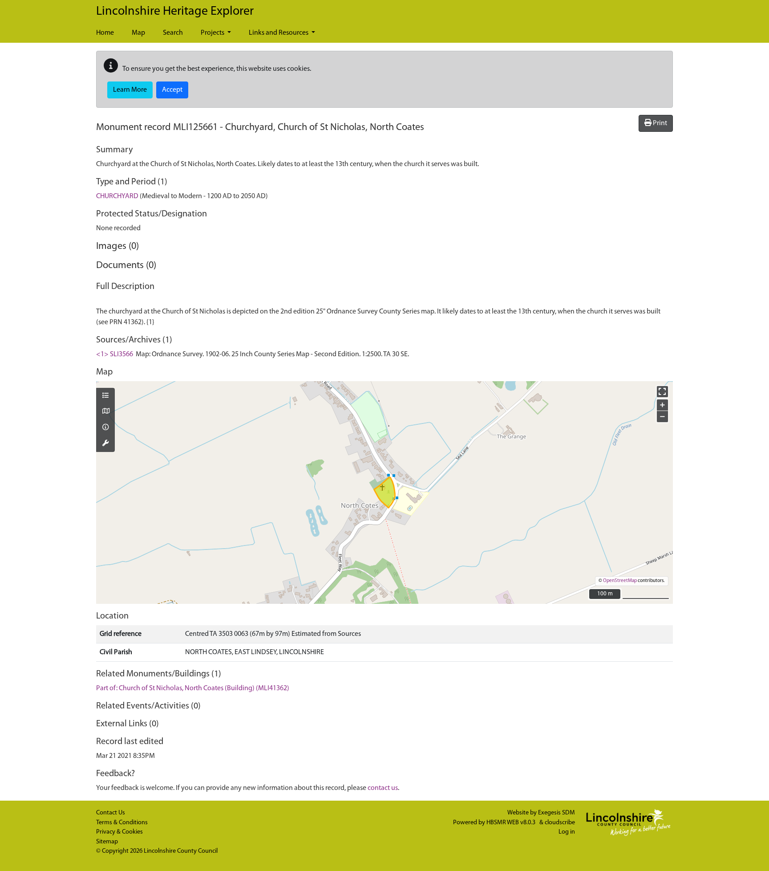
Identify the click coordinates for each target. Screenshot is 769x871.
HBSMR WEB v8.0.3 (511, 822)
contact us (383, 788)
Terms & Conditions (122, 822)
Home (105, 33)
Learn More (130, 90)
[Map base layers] (105, 412)
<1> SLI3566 (114, 354)
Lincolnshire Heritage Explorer (175, 11)
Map (138, 33)
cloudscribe (560, 822)
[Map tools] (105, 444)
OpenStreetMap (620, 580)
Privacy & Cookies (119, 832)
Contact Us (110, 813)
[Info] (105, 428)
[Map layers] (105, 396)
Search (173, 33)
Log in (567, 832)
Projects (213, 33)
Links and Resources (279, 33)
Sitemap (107, 841)
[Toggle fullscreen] (662, 391)
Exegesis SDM (556, 813)
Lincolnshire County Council (181, 851)
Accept (172, 90)
